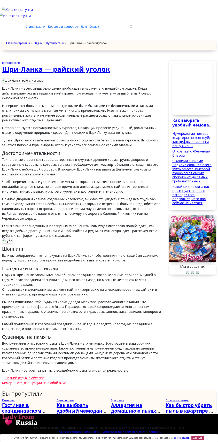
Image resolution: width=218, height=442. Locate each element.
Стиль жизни (35, 26)
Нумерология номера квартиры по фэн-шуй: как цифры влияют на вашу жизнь (191, 139)
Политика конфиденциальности (78, 432)
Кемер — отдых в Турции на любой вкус (34, 383)
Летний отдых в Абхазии (24, 378)
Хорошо (197, 437)
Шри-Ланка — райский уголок (56, 69)
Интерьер (8, 400)
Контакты (155, 432)
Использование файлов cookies (124, 432)
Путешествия (11, 63)
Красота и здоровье (63, 26)
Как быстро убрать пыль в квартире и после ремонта (189, 411)
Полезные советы (177, 400)
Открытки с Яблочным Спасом (191, 153)
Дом (84, 26)
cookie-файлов (181, 437)
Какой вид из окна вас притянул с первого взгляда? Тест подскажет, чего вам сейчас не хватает (191, 194)
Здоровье (117, 400)
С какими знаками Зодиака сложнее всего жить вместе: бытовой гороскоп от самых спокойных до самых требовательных (192, 170)
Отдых (94, 26)
